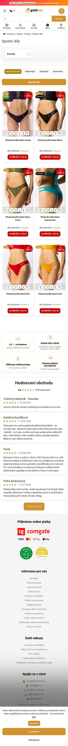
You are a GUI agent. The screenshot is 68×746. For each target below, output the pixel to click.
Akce (47, 28)
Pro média (34, 654)
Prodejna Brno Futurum (34, 609)
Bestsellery (20, 28)
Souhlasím (34, 731)
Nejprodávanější (13, 71)
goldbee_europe (36, 689)
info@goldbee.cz (36, 681)
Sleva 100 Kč (34, 626)
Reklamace (34, 591)
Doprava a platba (34, 596)
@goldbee (36, 698)
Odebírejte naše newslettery (34, 622)
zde (34, 717)
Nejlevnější (30, 71)
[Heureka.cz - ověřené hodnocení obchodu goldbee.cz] (40, 552)
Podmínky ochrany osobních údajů (34, 662)
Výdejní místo (34, 604)
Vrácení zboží (34, 587)
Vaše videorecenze (34, 618)
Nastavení (34, 723)
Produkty (7, 28)
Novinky (34, 28)
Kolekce (61, 28)
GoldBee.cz (36, 685)
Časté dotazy (34, 582)
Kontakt (34, 578)
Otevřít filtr (34, 82)
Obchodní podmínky (34, 658)
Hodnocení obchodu (34, 383)
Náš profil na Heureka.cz (34, 649)
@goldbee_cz (36, 694)
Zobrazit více (34, 506)
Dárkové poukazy (34, 600)
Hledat (59, 18)
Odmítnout (34, 740)
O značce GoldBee (34, 645)
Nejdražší (44, 71)
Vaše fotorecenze (34, 613)
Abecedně (57, 71)
